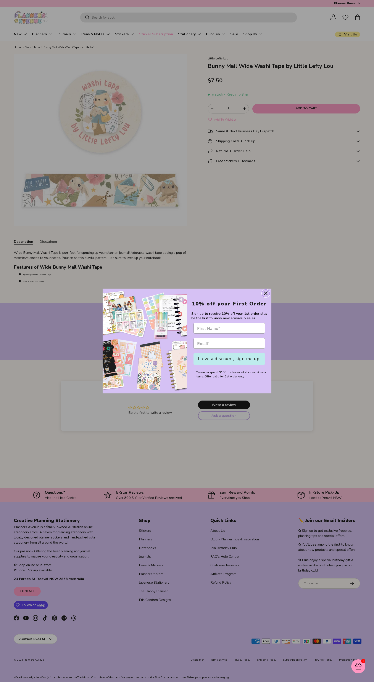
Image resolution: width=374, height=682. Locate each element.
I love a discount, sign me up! (229, 359)
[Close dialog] (266, 293)
